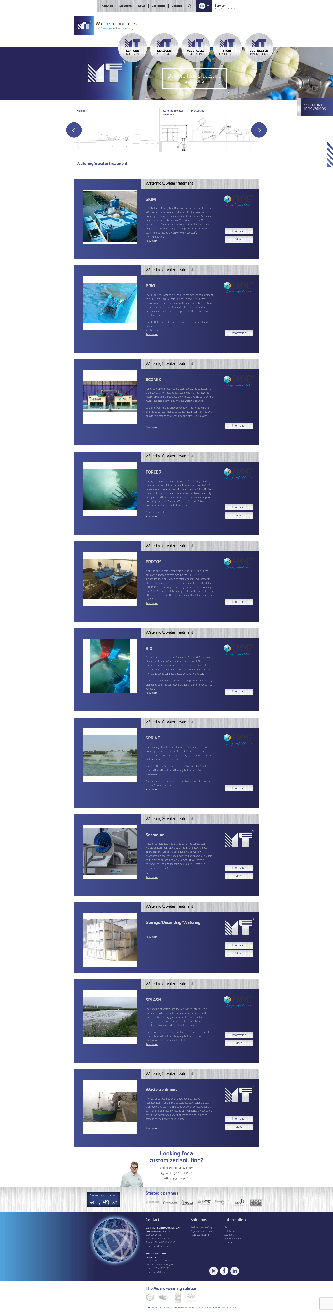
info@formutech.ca (163, 1272)
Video (238, 239)
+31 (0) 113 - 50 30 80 (225, 8)
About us (107, 6)
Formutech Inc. (157, 1254)
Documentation (232, 1238)
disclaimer (167, 1308)
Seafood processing (201, 1227)
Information (239, 231)
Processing (132, 53)
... (179, 860)
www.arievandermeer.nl (189, 1308)
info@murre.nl (161, 1246)
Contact (177, 6)
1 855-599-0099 (161, 1268)
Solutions (125, 6)
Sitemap (228, 1242)
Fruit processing (199, 1234)
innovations (259, 53)
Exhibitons (158, 6)
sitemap (158, 1308)
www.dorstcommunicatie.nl (224, 1308)
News (141, 6)
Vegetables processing (202, 1231)
